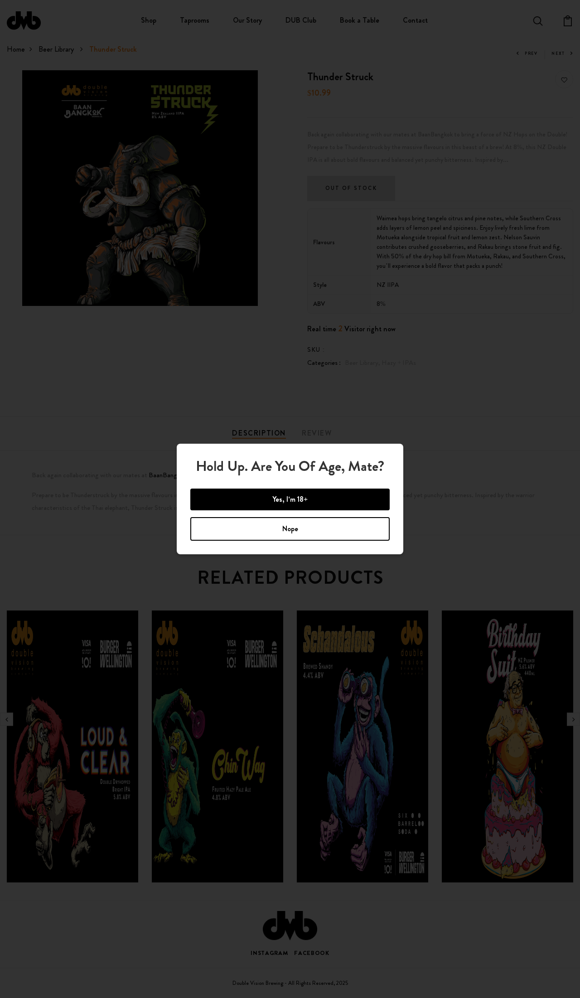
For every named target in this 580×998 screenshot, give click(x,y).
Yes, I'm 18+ (290, 499)
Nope (290, 528)
